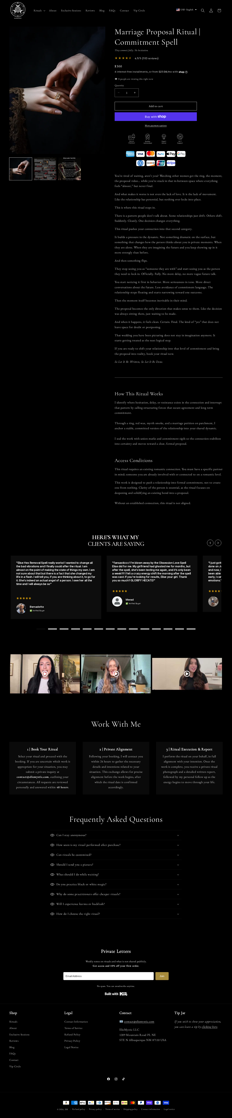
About (13, 1028)
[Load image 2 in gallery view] (45, 169)
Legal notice (169, 1109)
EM (66, 1109)
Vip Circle (15, 1066)
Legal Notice (71, 1047)
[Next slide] (218, 543)
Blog (12, 1047)
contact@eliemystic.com (139, 1022)
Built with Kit (116, 994)
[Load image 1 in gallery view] (20, 169)
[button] (39, 10)
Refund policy (78, 1109)
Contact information (150, 1109)
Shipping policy (130, 1109)
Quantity (119, 85)
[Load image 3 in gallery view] (69, 169)
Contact (14, 1060)
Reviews (14, 1041)
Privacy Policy (72, 1041)
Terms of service (112, 1109)
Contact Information (76, 1022)
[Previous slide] (210, 543)
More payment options (156, 125)
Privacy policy (95, 1109)
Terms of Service (73, 1028)
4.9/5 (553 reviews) (147, 58)
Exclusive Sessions (19, 1034)
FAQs (12, 1053)
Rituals (13, 1022)
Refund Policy (72, 1034)
